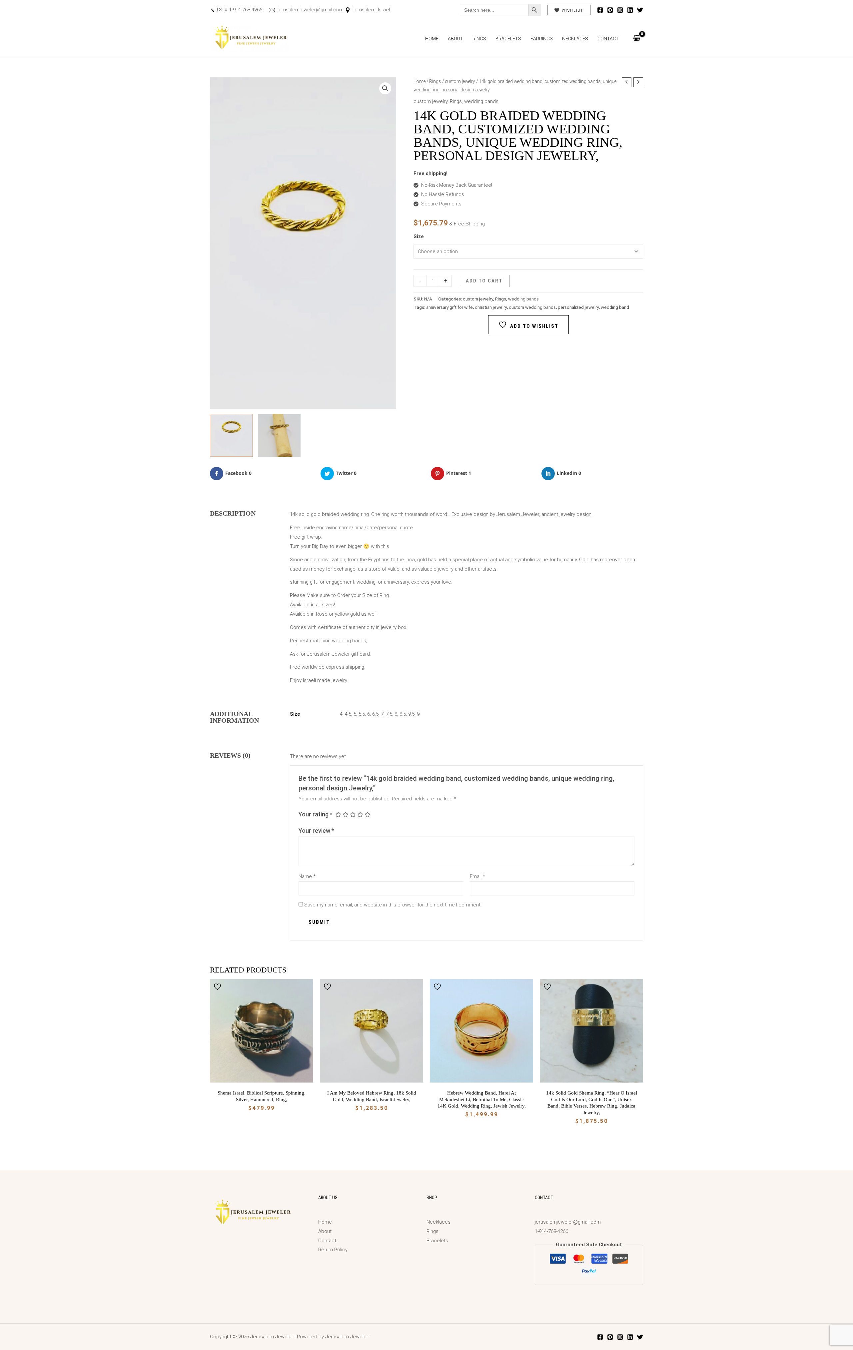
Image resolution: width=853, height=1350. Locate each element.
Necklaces (575, 38)
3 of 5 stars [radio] (353, 814)
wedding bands (481, 101)
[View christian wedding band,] (231, 435)
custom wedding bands (532, 307)
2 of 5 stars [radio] (346, 814)
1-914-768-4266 (551, 1231)
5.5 (362, 714)
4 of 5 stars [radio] (360, 814)
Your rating (315, 814)
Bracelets (508, 38)
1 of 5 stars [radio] (338, 814)
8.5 (403, 714)
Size (419, 237)
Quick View (262, 1077)
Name (307, 876)
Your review (316, 830)
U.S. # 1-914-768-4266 (238, 10)
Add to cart (484, 281)
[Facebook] (600, 10)
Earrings (541, 38)
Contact (608, 38)
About (455, 38)
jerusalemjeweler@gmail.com (310, 10)
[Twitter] (640, 10)
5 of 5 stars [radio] (368, 814)
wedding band (615, 307)
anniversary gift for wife (449, 307)
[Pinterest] (610, 10)
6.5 (375, 714)
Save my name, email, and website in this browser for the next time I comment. (392, 905)
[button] (385, 88)
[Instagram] (620, 10)
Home (431, 38)
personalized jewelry (578, 307)
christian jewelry (491, 307)
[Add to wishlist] (218, 986)
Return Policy (333, 1250)
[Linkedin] (630, 10)
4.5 (348, 714)
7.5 (389, 714)
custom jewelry (460, 81)
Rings (479, 38)
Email (477, 876)
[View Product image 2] (279, 435)
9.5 (411, 714)
